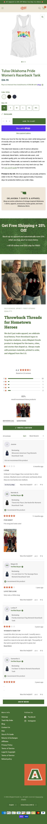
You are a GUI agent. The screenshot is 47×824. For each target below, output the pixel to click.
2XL (36, 108)
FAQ (3, 731)
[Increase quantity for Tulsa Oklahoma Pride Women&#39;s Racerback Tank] (9, 121)
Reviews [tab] (8, 421)
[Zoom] (42, 17)
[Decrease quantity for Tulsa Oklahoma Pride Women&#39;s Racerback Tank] (3, 121)
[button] (23, 378)
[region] (23, 410)
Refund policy (6, 759)
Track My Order (7, 720)
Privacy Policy (6, 745)
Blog (3, 724)
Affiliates (4, 741)
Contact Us (5, 727)
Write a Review (25, 428)
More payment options (23, 133)
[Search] (39, 8)
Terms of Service (7, 748)
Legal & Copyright (8, 752)
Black (9, 96)
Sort (24, 436)
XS (4, 108)
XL (29, 108)
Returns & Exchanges (9, 738)
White (4, 96)
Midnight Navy (14, 96)
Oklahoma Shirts (24, 206)
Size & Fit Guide (7, 734)
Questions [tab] (21, 421)
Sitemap (4, 717)
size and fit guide (10, 167)
